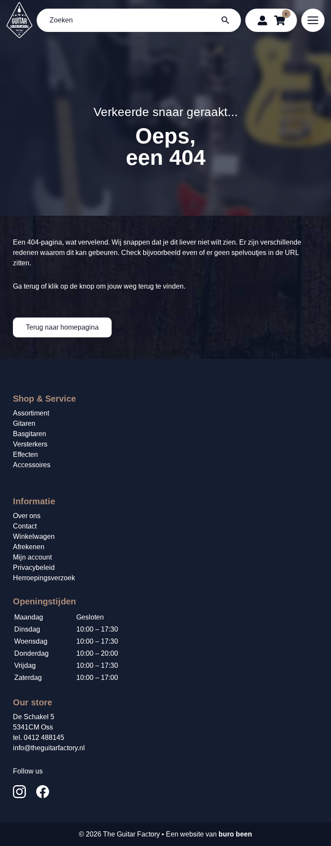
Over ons (27, 515)
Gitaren (24, 423)
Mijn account (32, 557)
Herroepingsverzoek (44, 578)
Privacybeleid (34, 567)
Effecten (25, 454)
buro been (235, 834)
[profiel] (262, 20)
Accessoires (31, 465)
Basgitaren (29, 433)
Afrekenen (28, 546)
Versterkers (30, 444)
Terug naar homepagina (62, 327)
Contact (25, 526)
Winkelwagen (34, 536)
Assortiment (31, 413)
